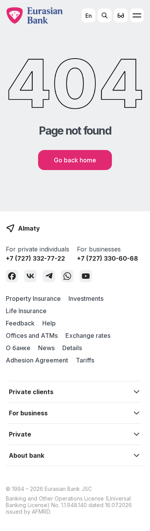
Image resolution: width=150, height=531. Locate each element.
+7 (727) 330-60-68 (107, 258)
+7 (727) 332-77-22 (35, 258)
